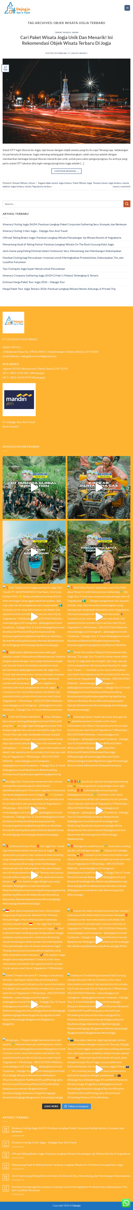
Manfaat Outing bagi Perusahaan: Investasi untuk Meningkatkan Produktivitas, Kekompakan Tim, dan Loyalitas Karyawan (63, 260)
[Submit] (126, 203)
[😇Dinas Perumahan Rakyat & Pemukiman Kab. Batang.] (98, 681)
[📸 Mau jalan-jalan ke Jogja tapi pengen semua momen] (98, 1069)
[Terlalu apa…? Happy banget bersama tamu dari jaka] (34, 1069)
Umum (75, 32)
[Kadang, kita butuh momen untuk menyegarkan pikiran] (34, 552)
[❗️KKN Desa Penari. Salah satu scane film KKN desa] (98, 616)
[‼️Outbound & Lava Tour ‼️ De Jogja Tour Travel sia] (34, 875)
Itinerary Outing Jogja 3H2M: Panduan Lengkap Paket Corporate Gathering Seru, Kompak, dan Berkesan (65, 224)
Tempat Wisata (63, 32)
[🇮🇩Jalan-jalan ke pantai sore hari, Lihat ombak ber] (34, 939)
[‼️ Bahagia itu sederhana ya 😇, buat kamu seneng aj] (98, 875)
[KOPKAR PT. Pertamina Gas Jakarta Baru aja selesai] (98, 487)
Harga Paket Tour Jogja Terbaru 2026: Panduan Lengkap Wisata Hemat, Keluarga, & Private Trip (59, 288)
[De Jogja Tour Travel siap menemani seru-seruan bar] (34, 810)
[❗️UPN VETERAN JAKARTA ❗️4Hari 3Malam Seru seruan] (34, 746)
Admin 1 (83, 53)
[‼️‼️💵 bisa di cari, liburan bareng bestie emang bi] (98, 810)
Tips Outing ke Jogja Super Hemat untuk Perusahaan (34, 268)
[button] (127, 8)
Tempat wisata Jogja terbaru (107, 183)
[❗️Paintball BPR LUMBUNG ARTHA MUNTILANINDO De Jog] (98, 552)
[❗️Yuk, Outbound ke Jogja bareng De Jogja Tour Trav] (34, 616)
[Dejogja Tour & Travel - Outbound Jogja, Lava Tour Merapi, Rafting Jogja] (17, 8)
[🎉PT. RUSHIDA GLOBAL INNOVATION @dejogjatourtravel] (34, 487)
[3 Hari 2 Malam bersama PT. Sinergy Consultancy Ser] (34, 1004)
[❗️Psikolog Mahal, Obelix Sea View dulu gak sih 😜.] (98, 746)
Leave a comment (121, 186)
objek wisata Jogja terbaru (59, 183)
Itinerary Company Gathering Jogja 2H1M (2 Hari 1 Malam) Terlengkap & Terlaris (50, 275)
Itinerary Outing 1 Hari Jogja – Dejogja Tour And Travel (35, 230)
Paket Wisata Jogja (82, 183)
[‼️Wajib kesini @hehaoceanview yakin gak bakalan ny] (34, 681)
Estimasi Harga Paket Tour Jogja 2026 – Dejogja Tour (34, 282)
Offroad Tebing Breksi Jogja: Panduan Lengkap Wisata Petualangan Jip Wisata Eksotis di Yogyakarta (62, 237)
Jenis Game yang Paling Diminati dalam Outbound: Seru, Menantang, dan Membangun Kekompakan (62, 250)
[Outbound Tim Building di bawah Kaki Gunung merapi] (98, 1004)
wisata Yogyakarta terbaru (38, 186)
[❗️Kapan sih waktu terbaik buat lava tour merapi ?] (98, 939)
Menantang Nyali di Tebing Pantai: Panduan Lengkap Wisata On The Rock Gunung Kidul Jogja (58, 244)
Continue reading (66, 171)
